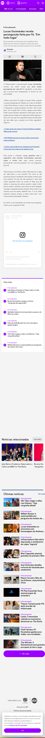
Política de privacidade (22, 711)
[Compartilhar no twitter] (35, 56)
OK (22, 730)
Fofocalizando (9, 27)
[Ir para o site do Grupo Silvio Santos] (19, 700)
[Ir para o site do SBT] (34, 700)
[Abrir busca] (38, 3)
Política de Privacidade (18, 725)
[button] (17, 458)
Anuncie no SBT (22, 707)
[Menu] (43, 3)
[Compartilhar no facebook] (22, 56)
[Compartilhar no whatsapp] (9, 56)
